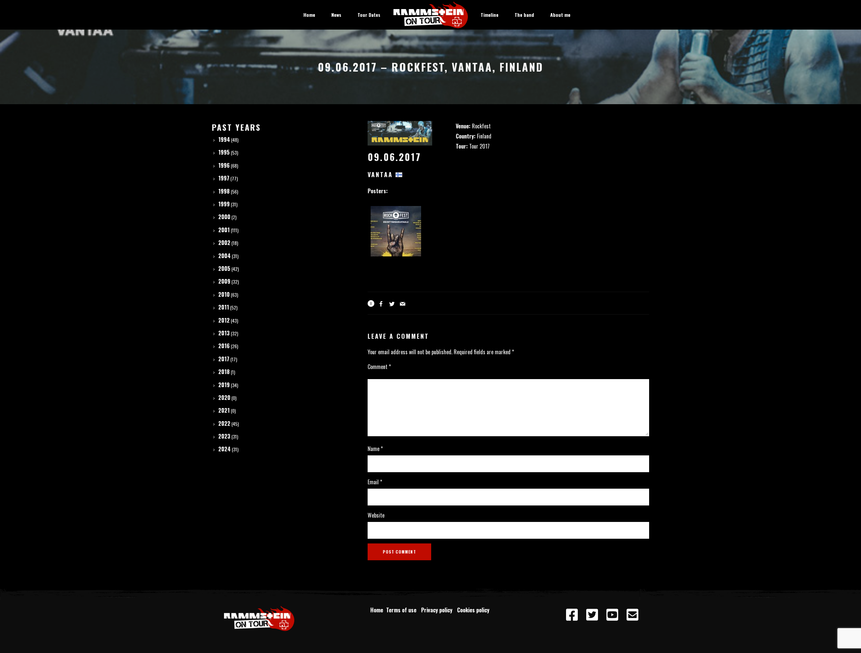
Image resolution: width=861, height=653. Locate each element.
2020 (224, 398)
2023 (224, 436)
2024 (224, 449)
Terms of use (402, 610)
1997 (223, 178)
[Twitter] (592, 615)
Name (375, 449)
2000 (224, 217)
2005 (224, 268)
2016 (224, 346)
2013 (224, 333)
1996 (224, 165)
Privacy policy (438, 610)
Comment (379, 367)
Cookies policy (474, 610)
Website (376, 515)
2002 (224, 243)
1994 (224, 139)
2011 (223, 307)
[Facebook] (571, 615)
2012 (224, 320)
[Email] (632, 615)
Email (375, 482)
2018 (224, 372)
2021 (224, 410)
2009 (224, 281)
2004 (224, 256)
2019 (224, 385)
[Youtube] (612, 615)
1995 (224, 152)
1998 (224, 191)
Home (376, 610)
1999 (224, 204)
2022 (224, 423)
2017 (223, 359)
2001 (224, 230)
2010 (224, 294)
